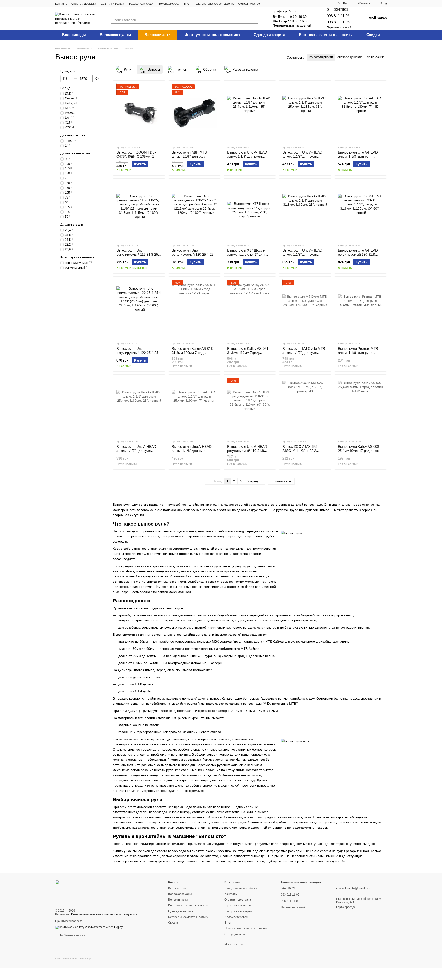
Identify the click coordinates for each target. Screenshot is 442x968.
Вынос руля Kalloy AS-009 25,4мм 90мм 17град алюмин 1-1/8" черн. (360, 451)
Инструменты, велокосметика (212, 35)
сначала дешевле (349, 57)
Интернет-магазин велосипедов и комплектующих (104, 914)
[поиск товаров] (254, 20)
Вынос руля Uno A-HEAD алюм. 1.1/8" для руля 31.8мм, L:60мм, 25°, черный (304, 254)
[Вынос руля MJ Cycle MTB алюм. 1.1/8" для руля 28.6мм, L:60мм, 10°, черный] (305, 309)
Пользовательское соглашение (214, 3)
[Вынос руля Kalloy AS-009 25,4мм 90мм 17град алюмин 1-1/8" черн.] (360, 407)
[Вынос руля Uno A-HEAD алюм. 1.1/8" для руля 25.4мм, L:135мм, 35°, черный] (305, 113)
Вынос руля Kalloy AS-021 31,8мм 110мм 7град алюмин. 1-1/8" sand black (247, 353)
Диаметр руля (71, 224)
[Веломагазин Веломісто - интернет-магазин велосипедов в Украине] (78, 891)
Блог (187, 3)
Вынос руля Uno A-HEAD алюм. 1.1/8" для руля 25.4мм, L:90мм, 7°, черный (193, 451)
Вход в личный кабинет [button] (240, 888)
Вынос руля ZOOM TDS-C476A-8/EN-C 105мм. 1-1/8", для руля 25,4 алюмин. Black (138, 158)
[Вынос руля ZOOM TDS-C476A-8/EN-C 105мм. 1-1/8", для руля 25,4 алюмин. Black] (139, 113)
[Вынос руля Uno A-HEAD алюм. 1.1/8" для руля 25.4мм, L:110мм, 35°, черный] (249, 113)
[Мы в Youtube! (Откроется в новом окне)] (277, 3)
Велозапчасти (158, 35)
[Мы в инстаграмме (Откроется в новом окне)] (272, 3)
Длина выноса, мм (75, 153)
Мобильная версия (72, 935)
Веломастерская (169, 3)
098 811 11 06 (338, 22)
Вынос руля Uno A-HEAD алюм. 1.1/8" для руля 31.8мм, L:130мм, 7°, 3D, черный (358, 158)
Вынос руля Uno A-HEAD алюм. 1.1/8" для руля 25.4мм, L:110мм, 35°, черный (247, 158)
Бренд (65, 88)
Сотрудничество (249, 3)
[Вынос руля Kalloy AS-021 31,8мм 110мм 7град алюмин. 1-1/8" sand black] (249, 309)
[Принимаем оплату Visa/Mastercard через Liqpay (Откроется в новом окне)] (89, 927)
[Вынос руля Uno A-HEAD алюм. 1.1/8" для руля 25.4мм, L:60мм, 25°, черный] (139, 407)
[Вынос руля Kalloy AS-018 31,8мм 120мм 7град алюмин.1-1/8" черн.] (194, 309)
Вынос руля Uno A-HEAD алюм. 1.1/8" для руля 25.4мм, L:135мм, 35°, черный (302, 158)
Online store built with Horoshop (73, 958)
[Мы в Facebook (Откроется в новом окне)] (266, 3)
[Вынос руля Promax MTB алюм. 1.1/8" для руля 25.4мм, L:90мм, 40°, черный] (360, 309)
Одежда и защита (269, 35)
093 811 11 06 (338, 16)
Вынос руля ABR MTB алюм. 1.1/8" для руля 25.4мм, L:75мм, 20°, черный (194, 156)
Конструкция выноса (77, 257)
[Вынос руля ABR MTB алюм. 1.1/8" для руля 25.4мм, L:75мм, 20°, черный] (194, 113)
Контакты (61, 3)
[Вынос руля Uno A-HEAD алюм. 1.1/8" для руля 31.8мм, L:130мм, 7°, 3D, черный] (360, 113)
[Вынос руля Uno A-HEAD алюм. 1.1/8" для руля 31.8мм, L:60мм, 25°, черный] (305, 211)
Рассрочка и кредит (142, 3)
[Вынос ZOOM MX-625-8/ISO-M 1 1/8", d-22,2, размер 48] (305, 407)
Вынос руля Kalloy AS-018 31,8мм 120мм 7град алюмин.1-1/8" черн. (192, 353)
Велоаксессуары (115, 35)
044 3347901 (337, 10)
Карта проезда (346, 907)
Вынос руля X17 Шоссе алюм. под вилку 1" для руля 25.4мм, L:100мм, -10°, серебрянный (248, 256)
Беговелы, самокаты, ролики (326, 35)
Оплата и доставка (83, 3)
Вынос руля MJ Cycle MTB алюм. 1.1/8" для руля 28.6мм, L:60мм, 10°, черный (304, 353)
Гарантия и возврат (112, 3)
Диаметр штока (72, 135)
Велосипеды (74, 35)
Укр (339, 3)
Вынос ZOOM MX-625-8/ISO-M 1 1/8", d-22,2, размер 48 (300, 451)
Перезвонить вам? (339, 27)
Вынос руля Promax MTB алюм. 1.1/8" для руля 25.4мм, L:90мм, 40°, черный (360, 353)
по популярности (321, 57)
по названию (375, 57)
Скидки (373, 35)
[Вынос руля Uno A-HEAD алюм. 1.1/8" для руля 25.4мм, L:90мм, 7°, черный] (194, 407)
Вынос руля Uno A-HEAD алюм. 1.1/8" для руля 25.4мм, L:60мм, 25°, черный (138, 451)
